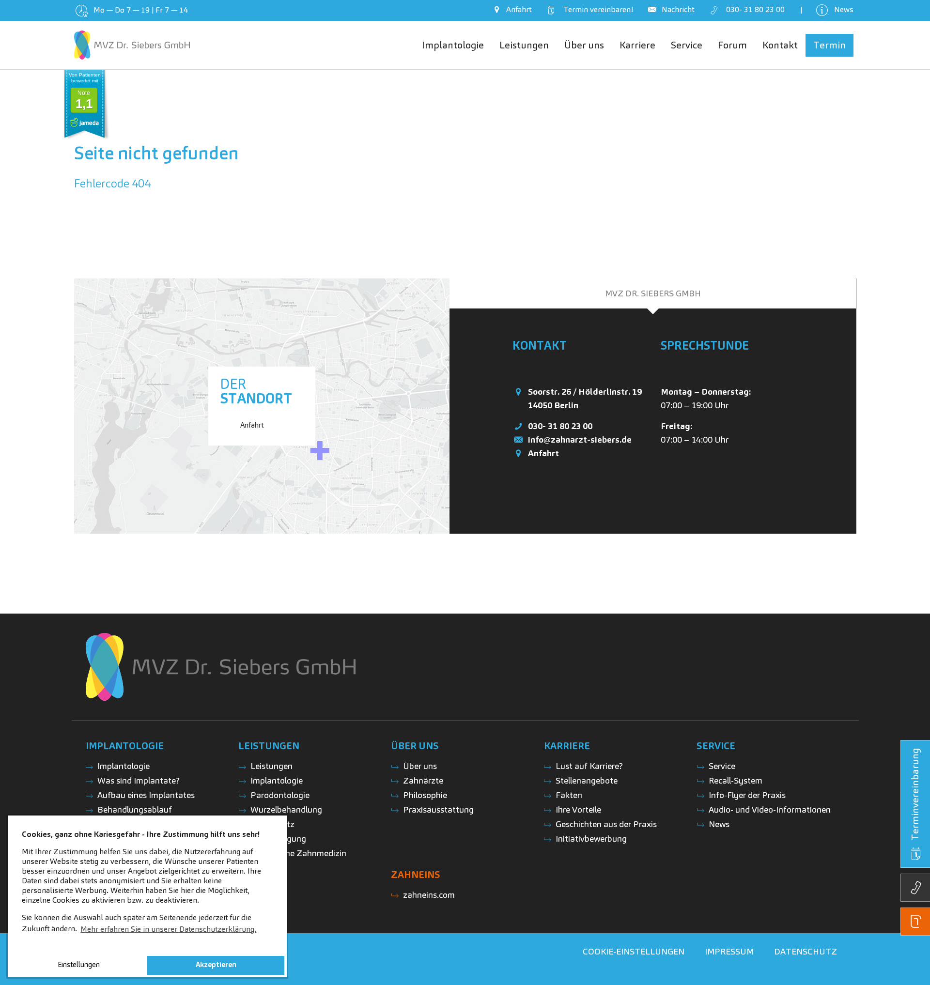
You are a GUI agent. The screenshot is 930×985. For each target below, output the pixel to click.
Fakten (569, 794)
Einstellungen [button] (79, 964)
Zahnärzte (423, 780)
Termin (596, 9)
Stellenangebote (587, 780)
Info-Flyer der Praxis (747, 794)
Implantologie (123, 765)
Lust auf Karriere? (589, 765)
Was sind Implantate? (138, 780)
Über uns (420, 765)
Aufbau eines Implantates (146, 794)
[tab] (653, 293)
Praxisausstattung (438, 809)
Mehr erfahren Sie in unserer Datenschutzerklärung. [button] (168, 929)
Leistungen (271, 765)
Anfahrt (543, 453)
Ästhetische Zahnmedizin (298, 853)
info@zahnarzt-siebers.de (580, 439)
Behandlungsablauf (134, 809)
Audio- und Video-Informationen (770, 809)
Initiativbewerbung (591, 838)
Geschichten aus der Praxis (606, 824)
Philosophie (425, 794)
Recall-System (735, 780)
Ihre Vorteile (578, 809)
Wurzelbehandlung (286, 809)
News (719, 824)
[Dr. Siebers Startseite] (132, 45)
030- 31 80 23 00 (560, 425)
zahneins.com (429, 894)
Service (722, 765)
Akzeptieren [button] (216, 964)
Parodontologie (280, 794)
